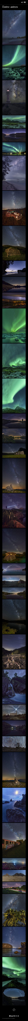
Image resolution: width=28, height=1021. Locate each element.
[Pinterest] (14, 1016)
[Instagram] (16, 1016)
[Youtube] (12, 1016)
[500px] (18, 1016)
